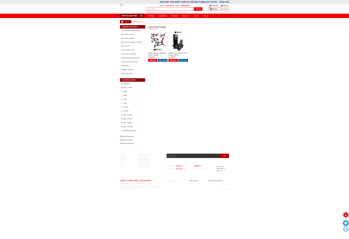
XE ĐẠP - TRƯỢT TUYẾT (127, 50)
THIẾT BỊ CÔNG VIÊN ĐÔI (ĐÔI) (129, 62)
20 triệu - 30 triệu (126, 115)
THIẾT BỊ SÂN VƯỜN (127, 73)
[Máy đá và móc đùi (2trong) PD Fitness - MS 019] (178, 41)
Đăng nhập (215, 5)
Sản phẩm (174, 16)
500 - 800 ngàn (125, 83)
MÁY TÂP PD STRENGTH (128, 38)
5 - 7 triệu (124, 103)
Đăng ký (225, 5)
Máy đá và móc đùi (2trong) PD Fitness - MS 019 (178, 54)
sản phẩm (223, 9)
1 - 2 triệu (124, 91)
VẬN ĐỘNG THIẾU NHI (127, 69)
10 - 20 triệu (125, 111)
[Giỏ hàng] (213, 9)
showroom (185, 16)
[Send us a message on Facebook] (346, 223)
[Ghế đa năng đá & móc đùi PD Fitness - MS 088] (158, 41)
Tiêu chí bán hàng (143, 157)
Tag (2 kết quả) (139, 21)
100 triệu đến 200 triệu (128, 130)
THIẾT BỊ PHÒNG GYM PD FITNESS (131, 30)
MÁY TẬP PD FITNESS (127, 34)
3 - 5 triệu (124, 99)
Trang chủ (126, 21)
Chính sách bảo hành (144, 167)
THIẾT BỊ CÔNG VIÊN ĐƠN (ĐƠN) (130, 58)
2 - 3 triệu (124, 95)
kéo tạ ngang (174, 12)
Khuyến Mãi (163, 16)
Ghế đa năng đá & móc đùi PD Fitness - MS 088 (157, 54)
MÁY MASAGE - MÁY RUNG (129, 54)
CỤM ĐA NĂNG (125, 66)
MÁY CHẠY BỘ (125, 46)
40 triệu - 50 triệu (126, 123)
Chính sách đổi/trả (144, 159)
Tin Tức (196, 16)
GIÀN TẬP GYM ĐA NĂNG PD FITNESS (132, 42)
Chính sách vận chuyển (145, 154)
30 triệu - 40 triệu (126, 119)
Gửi (224, 156)
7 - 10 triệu (124, 107)
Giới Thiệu (151, 16)
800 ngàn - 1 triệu (126, 87)
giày (154, 12)
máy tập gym (159, 12)
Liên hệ (205, 16)
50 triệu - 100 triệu (127, 127)
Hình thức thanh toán (144, 164)
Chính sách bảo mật (144, 162)
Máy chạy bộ (166, 12)
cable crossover (182, 12)
